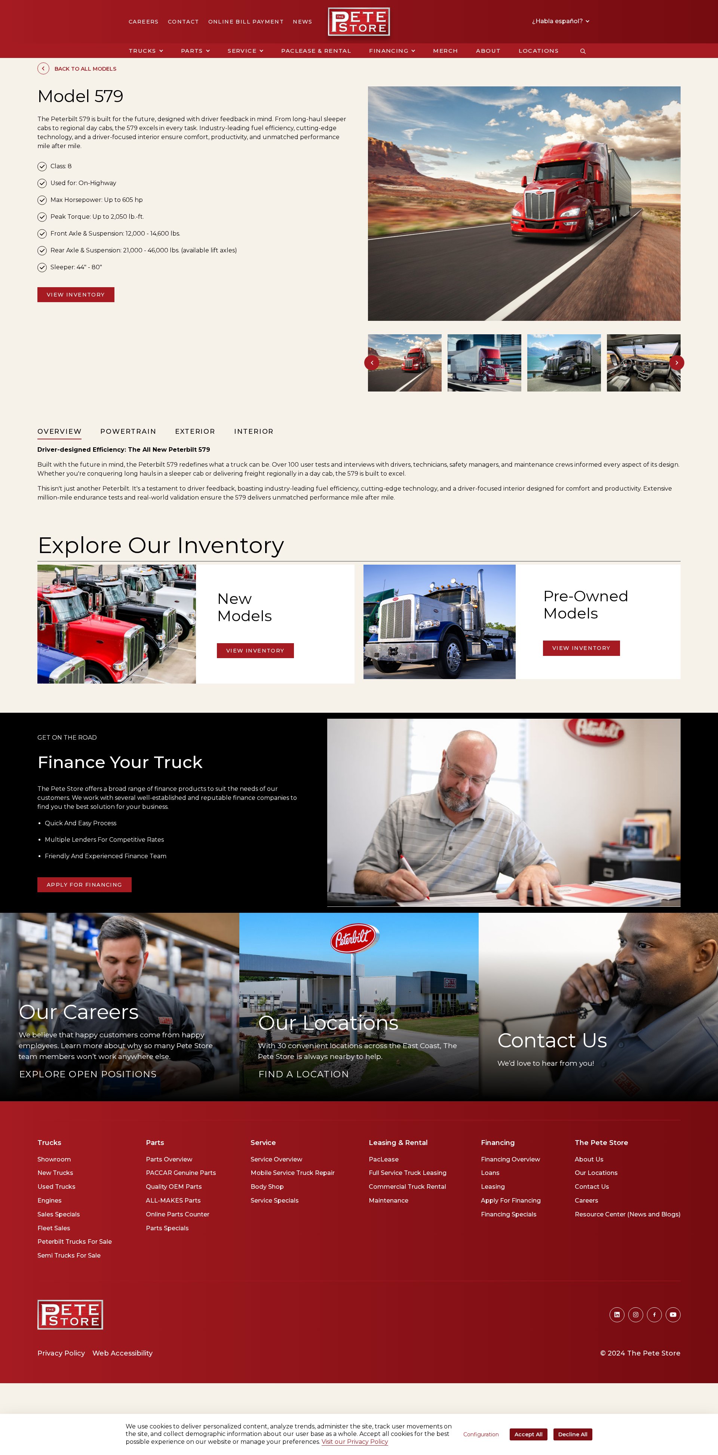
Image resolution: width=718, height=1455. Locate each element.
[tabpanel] (359, 473)
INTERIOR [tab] (254, 431)
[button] (146, 50)
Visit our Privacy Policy (355, 1441)
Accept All (529, 1434)
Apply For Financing (84, 884)
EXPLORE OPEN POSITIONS (88, 1074)
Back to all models (85, 68)
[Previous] (371, 362)
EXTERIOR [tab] (195, 431)
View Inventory (76, 294)
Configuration (481, 1434)
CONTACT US (497, 1079)
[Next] (676, 362)
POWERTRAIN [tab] (128, 431)
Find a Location (303, 1074)
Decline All (572, 1434)
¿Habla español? (558, 21)
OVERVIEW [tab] (59, 431)
